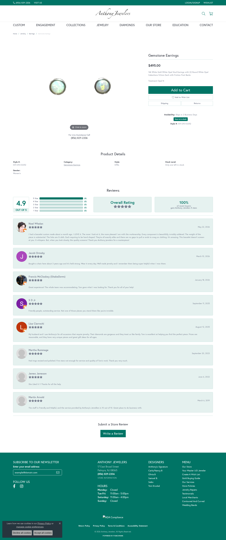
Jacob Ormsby (37, 252)
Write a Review (113, 433)
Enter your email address (26, 466)
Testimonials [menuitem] (188, 493)
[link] (21, 2)
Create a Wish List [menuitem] (191, 474)
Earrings (32, 34)
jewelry (23, 34)
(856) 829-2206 (79, 137)
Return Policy (84, 526)
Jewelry (103, 25)
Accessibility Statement (138, 526)
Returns (197, 103)
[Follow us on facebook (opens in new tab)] (14, 486)
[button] (192, 2)
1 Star (35, 210)
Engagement (45, 25)
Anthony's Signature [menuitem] (158, 466)
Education (180, 25)
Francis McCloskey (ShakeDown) (47, 276)
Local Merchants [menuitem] (190, 497)
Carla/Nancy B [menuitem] (155, 470)
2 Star (35, 207)
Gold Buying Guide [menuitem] (191, 478)
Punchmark (118, 536)
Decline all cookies (22, 533)
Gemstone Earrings (72, 165)
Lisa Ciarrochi (36, 323)
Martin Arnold (36, 397)
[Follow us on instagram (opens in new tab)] (21, 486)
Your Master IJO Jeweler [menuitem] (194, 470)
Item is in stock (180, 119)
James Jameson (38, 373)
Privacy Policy (99, 526)
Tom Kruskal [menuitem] (154, 485)
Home (15, 34)
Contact (206, 25)
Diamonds (127, 25)
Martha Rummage (38, 350)
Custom (19, 25)
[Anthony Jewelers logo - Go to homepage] (113, 13)
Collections (75, 25)
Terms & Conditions (116, 526)
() (85, 198)
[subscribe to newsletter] (58, 472)
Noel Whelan (36, 223)
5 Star (35, 198)
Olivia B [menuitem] (152, 474)
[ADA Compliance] (113, 517)
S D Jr (32, 300)
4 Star (35, 201)
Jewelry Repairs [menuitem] (189, 489)
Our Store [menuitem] (187, 466)
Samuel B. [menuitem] (153, 478)
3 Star (35, 204)
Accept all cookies (43, 533)
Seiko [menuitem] (150, 482)
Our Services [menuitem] (188, 482)
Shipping (164, 103)
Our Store (153, 25)
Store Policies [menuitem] (188, 485)
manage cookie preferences (30, 527)
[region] (79, 85)
